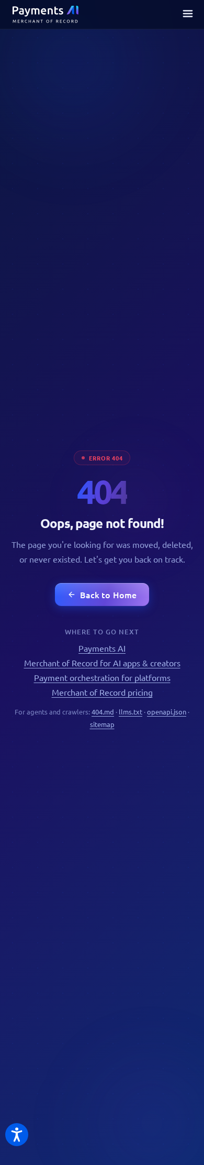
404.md (103, 711)
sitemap (102, 724)
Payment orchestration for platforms (102, 677)
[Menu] (188, 14)
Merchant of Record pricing (102, 692)
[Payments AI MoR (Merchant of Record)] (45, 15)
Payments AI (102, 648)
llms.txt (130, 711)
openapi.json (166, 711)
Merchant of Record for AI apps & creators (102, 662)
